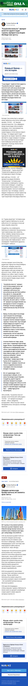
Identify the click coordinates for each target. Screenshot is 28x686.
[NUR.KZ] (14, 10)
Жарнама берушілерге (14, 674)
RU (22, 9)
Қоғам (3, 19)
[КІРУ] (25, 9)
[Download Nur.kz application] (14, 3)
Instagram (15, 468)
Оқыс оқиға (5, 481)
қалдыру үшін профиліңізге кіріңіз (13, 444)
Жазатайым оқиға (14, 481)
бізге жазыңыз (20, 412)
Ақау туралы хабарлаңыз (14, 670)
